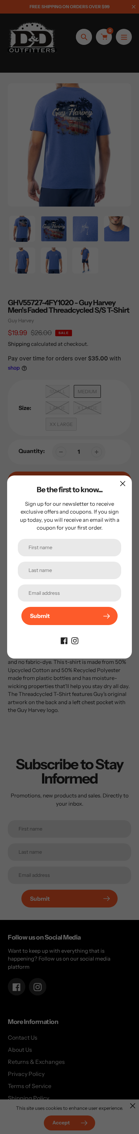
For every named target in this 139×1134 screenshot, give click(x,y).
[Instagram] (74, 640)
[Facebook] (64, 640)
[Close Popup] (122, 483)
